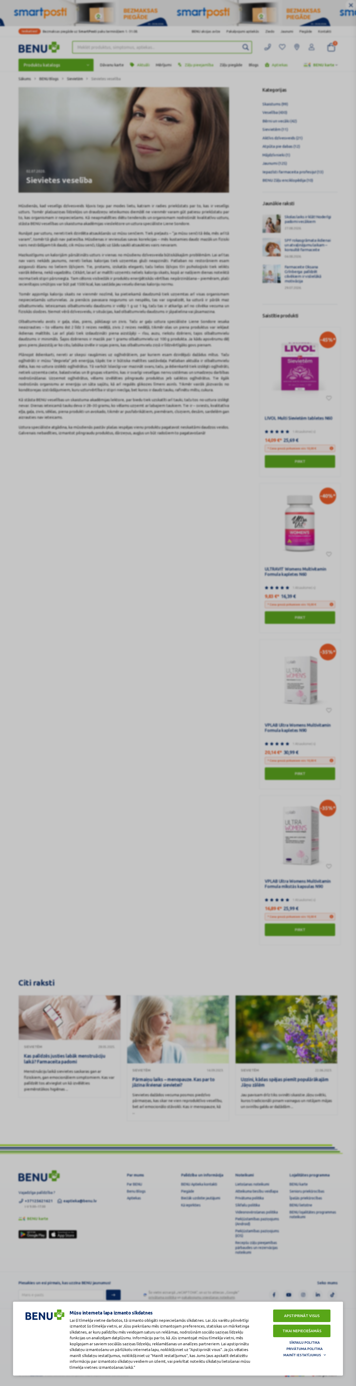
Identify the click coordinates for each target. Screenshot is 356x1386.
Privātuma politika (304, 1349)
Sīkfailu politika (304, 1342)
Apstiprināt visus (302, 1316)
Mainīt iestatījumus (302, 1355)
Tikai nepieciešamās (302, 1331)
